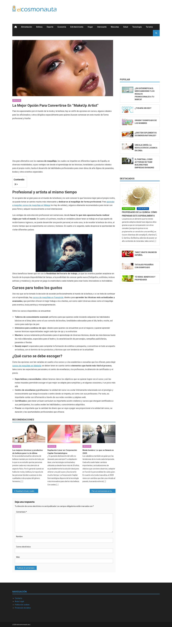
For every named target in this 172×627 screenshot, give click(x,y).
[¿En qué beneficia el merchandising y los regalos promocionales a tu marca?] (127, 90)
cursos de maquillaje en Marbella (26, 365)
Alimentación (26, 27)
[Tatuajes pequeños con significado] (127, 266)
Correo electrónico (23, 547)
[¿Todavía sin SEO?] (127, 110)
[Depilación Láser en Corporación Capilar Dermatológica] (63, 434)
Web (18, 557)
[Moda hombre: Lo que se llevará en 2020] (98, 434)
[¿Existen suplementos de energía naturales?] (127, 134)
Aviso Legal (19, 601)
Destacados (127, 178)
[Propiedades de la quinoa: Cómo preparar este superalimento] (140, 196)
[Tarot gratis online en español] (127, 254)
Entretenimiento (76, 27)
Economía (62, 27)
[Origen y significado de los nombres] (127, 122)
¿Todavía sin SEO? (143, 108)
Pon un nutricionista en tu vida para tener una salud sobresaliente (103, 491)
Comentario (21, 512)
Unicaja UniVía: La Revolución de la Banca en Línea (146, 148)
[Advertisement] (114, 9)
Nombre (19, 536)
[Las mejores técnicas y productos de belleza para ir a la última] (28, 434)
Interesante (102, 27)
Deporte (50, 27)
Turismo (149, 27)
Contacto (18, 598)
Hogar (90, 27)
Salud (125, 27)
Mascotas (115, 27)
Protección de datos (23, 608)
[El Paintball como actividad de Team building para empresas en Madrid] (127, 161)
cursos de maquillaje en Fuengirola (48, 297)
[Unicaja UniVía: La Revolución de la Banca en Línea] (127, 146)
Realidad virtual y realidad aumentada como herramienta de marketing (27, 491)
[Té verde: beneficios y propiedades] (127, 278)
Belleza (39, 27)
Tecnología (137, 27)
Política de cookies (22, 605)
